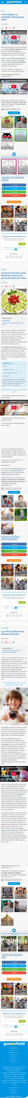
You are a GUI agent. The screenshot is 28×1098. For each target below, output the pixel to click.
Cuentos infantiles (19, 177)
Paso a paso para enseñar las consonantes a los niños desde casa (20, 215)
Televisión (23, 875)
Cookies (13, 1050)
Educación (4, 628)
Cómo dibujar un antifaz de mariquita (7, 138)
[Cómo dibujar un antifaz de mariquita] (7, 141)
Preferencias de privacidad (14, 247)
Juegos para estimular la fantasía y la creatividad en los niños (14, 934)
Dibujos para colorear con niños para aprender (5, 146)
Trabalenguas (5, 180)
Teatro (10, 955)
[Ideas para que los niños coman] (7, 507)
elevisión (6, 660)
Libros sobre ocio (6, 177)
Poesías (3, 957)
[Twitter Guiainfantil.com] (17, 257)
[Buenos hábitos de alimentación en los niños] (7, 520)
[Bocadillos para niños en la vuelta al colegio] (7, 925)
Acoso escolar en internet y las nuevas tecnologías (20, 908)
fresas (14, 330)
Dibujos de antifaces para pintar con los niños (14, 157)
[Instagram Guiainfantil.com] (14, 257)
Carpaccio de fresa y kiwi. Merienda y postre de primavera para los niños (6, 123)
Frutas (13, 483)
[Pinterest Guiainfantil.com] (10, 257)
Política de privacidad (13, 1052)
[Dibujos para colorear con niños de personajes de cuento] (20, 141)
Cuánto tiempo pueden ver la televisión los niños (6, 908)
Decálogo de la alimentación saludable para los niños (20, 517)
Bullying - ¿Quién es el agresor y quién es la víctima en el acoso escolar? (20, 228)
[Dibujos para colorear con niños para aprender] (7, 149)
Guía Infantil (13, 1090)
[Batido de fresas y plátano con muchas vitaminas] (7, 534)
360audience (18, 1096)
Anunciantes (13, 1059)
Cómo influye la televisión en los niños (6, 896)
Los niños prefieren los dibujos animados (19, 124)
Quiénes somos (13, 1048)
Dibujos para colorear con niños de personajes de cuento (20, 137)
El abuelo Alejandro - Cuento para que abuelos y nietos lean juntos (7, 215)
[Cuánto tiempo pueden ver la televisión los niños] (7, 912)
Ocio (2, 11)
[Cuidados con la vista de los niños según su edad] (20, 898)
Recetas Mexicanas (6, 536)
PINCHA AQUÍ (20, 71)
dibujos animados (6, 675)
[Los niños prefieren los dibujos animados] (20, 128)
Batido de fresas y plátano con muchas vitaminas (6, 530)
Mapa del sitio (14, 1061)
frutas (23, 355)
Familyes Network (13, 1087)
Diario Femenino (14, 1093)
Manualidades (21, 104)
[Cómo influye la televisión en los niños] (7, 898)
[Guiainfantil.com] (14, 3)
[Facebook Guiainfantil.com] (7, 257)
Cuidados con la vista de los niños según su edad (20, 896)
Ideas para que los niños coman (6, 505)
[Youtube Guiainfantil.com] (21, 257)
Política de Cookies (10, 249)
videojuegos (21, 794)
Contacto (13, 1057)
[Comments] (13, 28)
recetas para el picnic (18, 468)
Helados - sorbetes (13, 539)
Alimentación (4, 539)
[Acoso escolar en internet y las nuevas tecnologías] (20, 912)
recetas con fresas (7, 474)
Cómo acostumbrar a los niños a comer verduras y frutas (20, 503)
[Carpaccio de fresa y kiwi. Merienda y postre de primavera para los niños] (7, 128)
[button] (3, 2)
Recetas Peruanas (15, 536)
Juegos (12, 177)
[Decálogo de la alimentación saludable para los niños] (20, 520)
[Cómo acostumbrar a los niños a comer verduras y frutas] (20, 507)
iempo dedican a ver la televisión (12, 829)
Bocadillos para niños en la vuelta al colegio (6, 922)
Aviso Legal (13, 1054)
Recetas (3, 269)
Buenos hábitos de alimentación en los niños (6, 518)
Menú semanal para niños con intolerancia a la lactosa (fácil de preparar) (6, 228)
